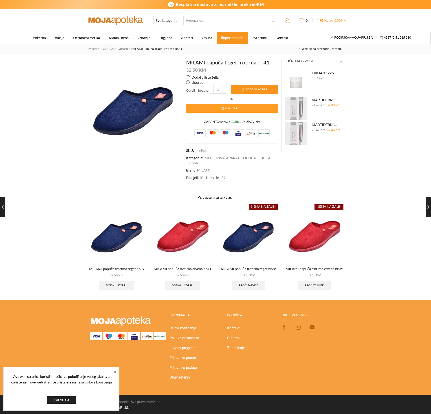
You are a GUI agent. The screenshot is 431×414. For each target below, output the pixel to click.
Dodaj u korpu (256, 89)
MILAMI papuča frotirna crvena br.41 (182, 268)
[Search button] (273, 20)
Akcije (59, 37)
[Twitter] (201, 178)
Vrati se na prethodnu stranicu (322, 49)
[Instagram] (298, 327)
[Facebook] (206, 178)
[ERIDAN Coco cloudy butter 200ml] (296, 81)
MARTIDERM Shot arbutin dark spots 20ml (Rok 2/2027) (325, 124)
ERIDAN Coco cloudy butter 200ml (325, 73)
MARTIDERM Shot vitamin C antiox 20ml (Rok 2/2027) (325, 100)
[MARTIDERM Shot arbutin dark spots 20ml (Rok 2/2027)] (296, 133)
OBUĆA (108, 49)
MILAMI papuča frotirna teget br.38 (248, 268)
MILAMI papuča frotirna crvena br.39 (314, 268)
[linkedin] (217, 178)
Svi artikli (260, 37)
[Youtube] (312, 327)
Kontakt (282, 37)
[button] (336, 61)
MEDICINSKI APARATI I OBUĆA (230, 158)
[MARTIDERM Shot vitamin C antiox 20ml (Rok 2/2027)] (296, 108)
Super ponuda (232, 37)
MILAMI (203, 170)
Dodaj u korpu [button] (117, 285)
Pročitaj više (248, 285)
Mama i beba (119, 37)
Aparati (187, 37)
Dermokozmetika (86, 37)
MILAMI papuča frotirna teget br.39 (116, 268)
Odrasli (123, 49)
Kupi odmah (233, 108)
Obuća (207, 37)
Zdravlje (144, 37)
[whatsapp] (222, 178)
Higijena (165, 37)
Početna (39, 37)
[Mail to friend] (212, 178)
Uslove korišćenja (98, 382)
